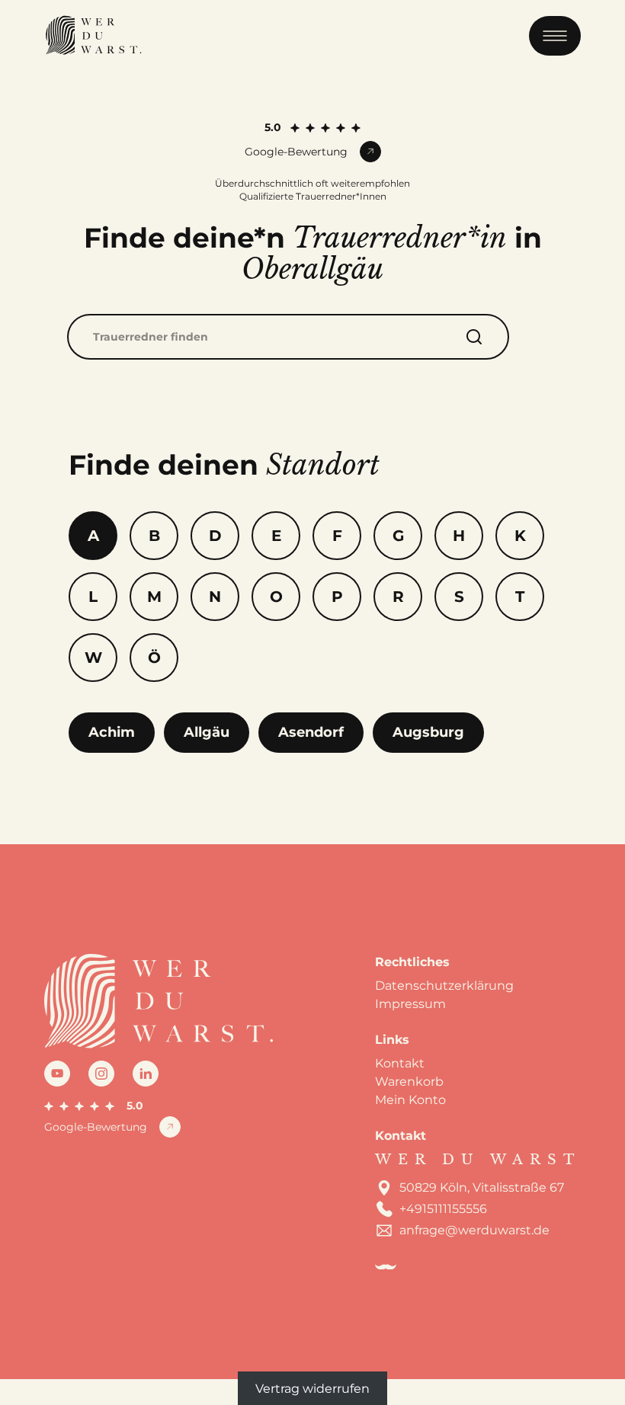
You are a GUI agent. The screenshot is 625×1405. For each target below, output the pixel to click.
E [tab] (276, 535)
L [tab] (93, 596)
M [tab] (154, 596)
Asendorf (311, 732)
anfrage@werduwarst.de (474, 1230)
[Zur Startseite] (93, 35)
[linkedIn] (145, 1073)
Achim (111, 732)
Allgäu (206, 732)
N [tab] (215, 596)
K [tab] (520, 535)
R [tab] (398, 596)
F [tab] (337, 535)
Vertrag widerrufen (312, 1388)
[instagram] (101, 1073)
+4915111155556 (443, 1209)
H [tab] (459, 535)
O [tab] (276, 596)
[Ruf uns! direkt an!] (594, 745)
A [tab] (93, 535)
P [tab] (337, 596)
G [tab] (398, 535)
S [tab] (459, 596)
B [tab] (154, 535)
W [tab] (93, 657)
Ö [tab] (154, 657)
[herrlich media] (385, 1267)
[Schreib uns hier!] (594, 702)
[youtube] (57, 1073)
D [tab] (215, 535)
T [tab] (519, 596)
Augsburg (428, 732)
